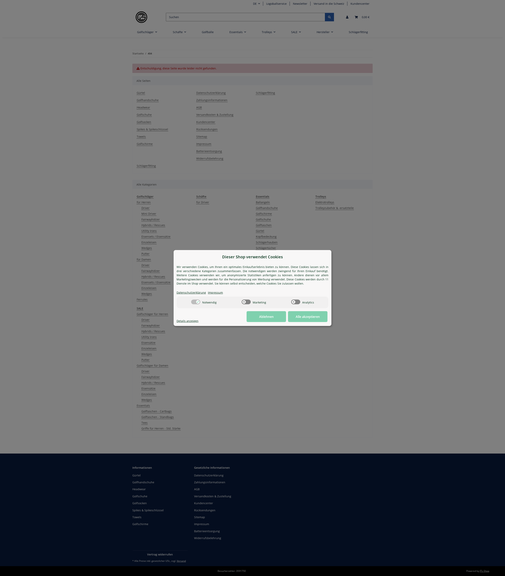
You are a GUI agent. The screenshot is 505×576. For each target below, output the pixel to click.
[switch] (195, 302)
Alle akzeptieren (308, 317)
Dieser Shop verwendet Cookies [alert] (252, 257)
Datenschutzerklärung (191, 292)
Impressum (215, 292)
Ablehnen (266, 317)
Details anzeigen (187, 321)
